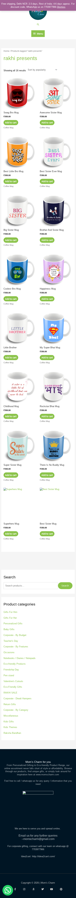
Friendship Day (11, 669)
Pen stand (9, 675)
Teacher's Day (11, 641)
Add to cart (10, 122)
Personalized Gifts (13, 623)
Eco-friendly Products (15, 663)
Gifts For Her (10, 618)
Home (6, 51)
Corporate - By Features (16, 646)
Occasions (9, 652)
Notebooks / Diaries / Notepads (20, 658)
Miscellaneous (11, 715)
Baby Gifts (9, 629)
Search (65, 585)
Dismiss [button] (61, 7)
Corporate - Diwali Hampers (17, 698)
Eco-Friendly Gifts (13, 687)
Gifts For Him (10, 612)
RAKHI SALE (10, 692)
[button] (38, 24)
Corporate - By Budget (15, 635)
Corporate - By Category (16, 710)
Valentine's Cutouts (13, 681)
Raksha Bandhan (12, 733)
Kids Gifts (9, 721)
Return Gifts (10, 704)
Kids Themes (10, 727)
